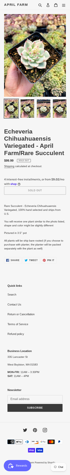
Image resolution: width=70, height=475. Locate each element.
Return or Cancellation (21, 314)
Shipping (9, 166)
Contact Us (14, 304)
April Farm (16, 5)
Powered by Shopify (45, 462)
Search (11, 294)
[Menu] (64, 5)
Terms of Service (17, 324)
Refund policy (15, 333)
